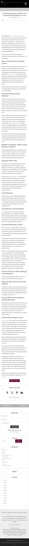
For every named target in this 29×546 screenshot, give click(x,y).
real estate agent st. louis (6, 455)
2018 (5, 500)
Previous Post (7, 405)
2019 (5, 498)
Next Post (23, 405)
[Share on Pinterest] (17, 392)
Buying (3, 453)
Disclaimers (23, 542)
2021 (5, 493)
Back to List (14, 380)
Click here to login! (14, 432)
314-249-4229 (16, 524)
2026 (5, 480)
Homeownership (5, 456)
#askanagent (17, 397)
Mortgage (4, 464)
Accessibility (15, 535)
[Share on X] (12, 392)
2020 (5, 495)
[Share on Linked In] (22, 392)
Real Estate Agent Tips (6, 458)
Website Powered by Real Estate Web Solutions (14, 540)
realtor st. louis (5, 462)
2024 (5, 485)
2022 (5, 490)
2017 (5, 503)
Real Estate (4, 449)
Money (11, 397)
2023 (5, 488)
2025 (5, 483)
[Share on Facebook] (7, 392)
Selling (3, 451)
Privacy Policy (9, 535)
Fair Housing (20, 535)
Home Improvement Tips (6, 465)
